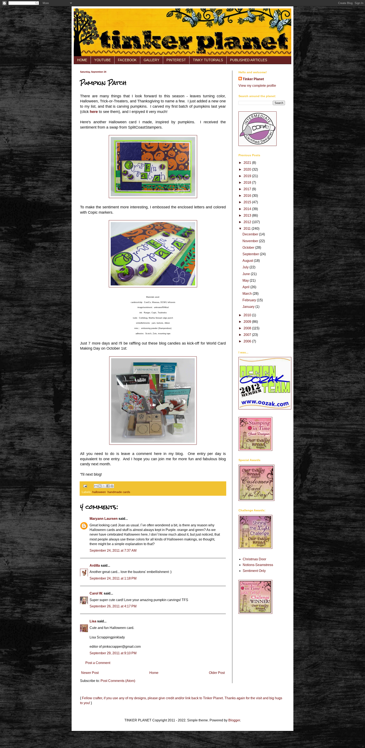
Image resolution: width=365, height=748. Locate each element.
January (248, 306)
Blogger (234, 720)
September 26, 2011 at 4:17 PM (113, 606)
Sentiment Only (254, 571)
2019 (248, 176)
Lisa (93, 621)
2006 (248, 341)
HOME (82, 60)
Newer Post (90, 673)
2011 (248, 228)
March (247, 293)
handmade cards (119, 492)
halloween (99, 492)
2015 (248, 202)
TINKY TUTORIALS (208, 60)
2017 (248, 189)
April (246, 287)
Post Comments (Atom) (118, 681)
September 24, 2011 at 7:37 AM (113, 550)
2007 (248, 335)
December (250, 234)
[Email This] (96, 486)
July (245, 267)
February (249, 300)
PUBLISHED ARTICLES (248, 60)
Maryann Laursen (104, 518)
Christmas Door (254, 559)
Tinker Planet (253, 79)
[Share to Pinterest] (112, 486)
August (248, 260)
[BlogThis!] (100, 486)
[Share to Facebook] (108, 486)
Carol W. (96, 593)
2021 (248, 162)
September (251, 254)
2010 (248, 315)
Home (153, 673)
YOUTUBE (102, 60)
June (246, 274)
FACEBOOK (127, 60)
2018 (248, 182)
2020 (248, 169)
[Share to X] (104, 486)
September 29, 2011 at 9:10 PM (113, 653)
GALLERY (151, 60)
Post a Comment (97, 663)
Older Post (217, 673)
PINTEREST (176, 60)
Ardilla (95, 565)
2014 (248, 209)
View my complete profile (257, 85)
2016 (248, 195)
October (248, 247)
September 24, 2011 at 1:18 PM (113, 578)
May (246, 280)
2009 (248, 321)
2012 (248, 222)
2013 (248, 215)
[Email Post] (85, 485)
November (250, 241)
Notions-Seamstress (258, 565)
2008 (248, 328)
